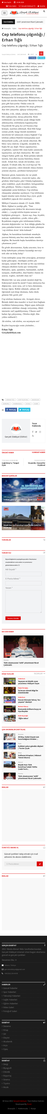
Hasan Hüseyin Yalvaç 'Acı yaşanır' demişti (29, 701)
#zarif (36, 404)
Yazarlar (42, 6)
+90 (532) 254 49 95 (11, 973)
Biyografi (7, 1068)
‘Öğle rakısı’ (23, 718)
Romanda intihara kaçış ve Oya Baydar (29, 710)
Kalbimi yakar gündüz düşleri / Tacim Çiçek (20, 500)
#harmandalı (17, 404)
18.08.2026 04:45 (8, 522)
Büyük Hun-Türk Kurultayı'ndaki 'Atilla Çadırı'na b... (27, 766)
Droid (29, 1104)
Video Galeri (8, 1007)
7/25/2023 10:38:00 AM (10, 460)
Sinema (6, 1079)
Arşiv (5, 1045)
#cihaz (28, 404)
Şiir (4, 1033)
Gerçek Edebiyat (20, 1101)
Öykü (5, 1049)
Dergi (5, 1064)
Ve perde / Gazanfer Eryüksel (36, 464)
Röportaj (7, 1075)
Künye (33, 1108)
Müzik (6, 1087)
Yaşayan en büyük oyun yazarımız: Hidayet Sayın (28, 682)
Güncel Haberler (10, 988)
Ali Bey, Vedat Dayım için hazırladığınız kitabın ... (28, 738)
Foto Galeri (12, 6)
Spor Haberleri (9, 992)
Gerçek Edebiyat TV (28, 6)
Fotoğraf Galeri (10, 1011)
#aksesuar (35, 400)
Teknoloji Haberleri (11, 995)
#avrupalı (6, 404)
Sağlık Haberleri (10, 999)
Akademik (7, 1041)
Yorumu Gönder (13, 618)
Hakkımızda (23, 1108)
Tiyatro (6, 1083)
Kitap (5, 1030)
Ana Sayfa (7, 2)
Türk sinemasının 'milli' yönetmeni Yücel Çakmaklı (21, 22)
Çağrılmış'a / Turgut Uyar (10, 464)
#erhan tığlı (10, 400)
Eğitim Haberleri (10, 1003)
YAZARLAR (38, 673)
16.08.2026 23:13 (8, 497)
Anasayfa (7, 28)
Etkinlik (6, 1071)
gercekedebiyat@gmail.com (14, 969)
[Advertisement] (23, 366)
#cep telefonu (23, 400)
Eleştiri (6, 1037)
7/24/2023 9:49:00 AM (39, 460)
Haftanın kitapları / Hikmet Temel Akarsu (29, 756)
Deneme (7, 1026)
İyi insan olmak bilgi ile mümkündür (28, 691)
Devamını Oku (8, 960)
